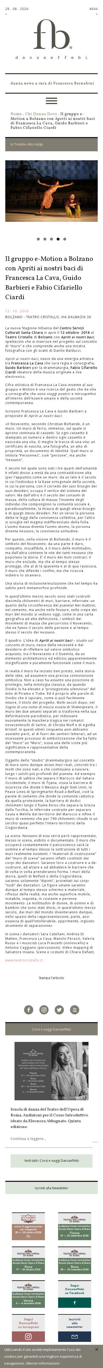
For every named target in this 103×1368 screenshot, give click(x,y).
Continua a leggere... (29, 1133)
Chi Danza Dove (41, 114)
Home (16, 114)
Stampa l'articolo (51, 978)
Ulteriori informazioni (42, 1363)
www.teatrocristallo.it (24, 960)
